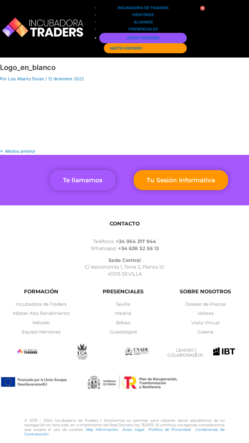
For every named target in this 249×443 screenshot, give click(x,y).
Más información (104, 429)
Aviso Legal (135, 429)
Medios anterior (18, 151)
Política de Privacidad (172, 429)
